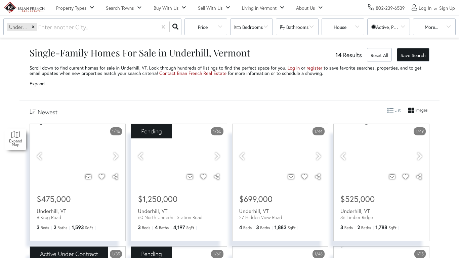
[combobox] (39, 27)
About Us (305, 8)
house (340, 27)
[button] (33, 27)
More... (431, 27)
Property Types (71, 8)
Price (203, 27)
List (397, 110)
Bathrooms (297, 27)
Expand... (39, 83)
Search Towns (120, 8)
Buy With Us (166, 8)
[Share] (115, 176)
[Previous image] (39, 156)
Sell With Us (210, 8)
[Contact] (88, 176)
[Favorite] (102, 176)
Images (420, 110)
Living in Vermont (259, 8)
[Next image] (116, 156)
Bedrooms (252, 27)
